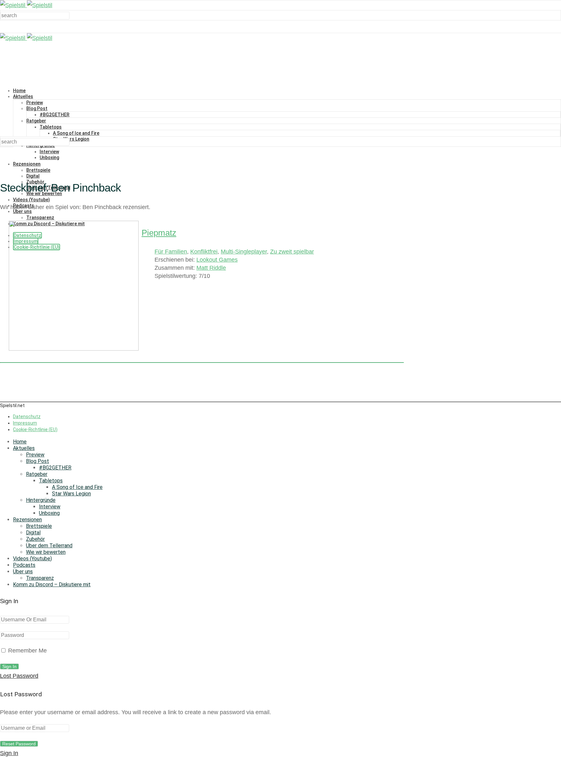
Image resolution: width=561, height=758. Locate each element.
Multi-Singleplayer (244, 251)
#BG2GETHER (54, 114)
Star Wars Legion (71, 139)
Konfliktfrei (204, 251)
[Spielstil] (26, 5)
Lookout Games (217, 259)
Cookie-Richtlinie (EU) (35, 429)
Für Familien (171, 251)
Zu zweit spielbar (292, 251)
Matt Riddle (211, 268)
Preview (34, 102)
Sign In (9, 753)
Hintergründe (41, 500)
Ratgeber (36, 120)
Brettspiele (38, 170)
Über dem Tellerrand (49, 545)
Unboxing (49, 157)
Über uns (23, 571)
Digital (33, 176)
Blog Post (36, 108)
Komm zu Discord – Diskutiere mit (52, 584)
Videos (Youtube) (31, 199)
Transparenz (40, 578)
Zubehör (35, 539)
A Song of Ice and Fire (76, 133)
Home (19, 90)
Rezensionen (27, 164)
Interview (49, 151)
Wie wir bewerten (46, 552)
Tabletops (51, 127)
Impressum (25, 423)
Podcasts (24, 565)
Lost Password (19, 676)
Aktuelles (23, 96)
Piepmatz (159, 233)
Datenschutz (27, 416)
